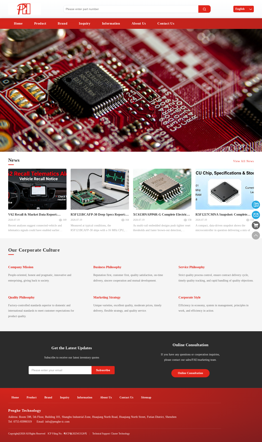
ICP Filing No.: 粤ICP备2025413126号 (67, 433)
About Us (139, 23)
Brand (62, 23)
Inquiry (84, 23)
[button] (7, 91)
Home (18, 23)
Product (40, 23)
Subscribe (103, 370)
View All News (243, 161)
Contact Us (165, 23)
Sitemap (146, 397)
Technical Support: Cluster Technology (111, 433)
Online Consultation (190, 373)
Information (111, 23)
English (240, 8)
